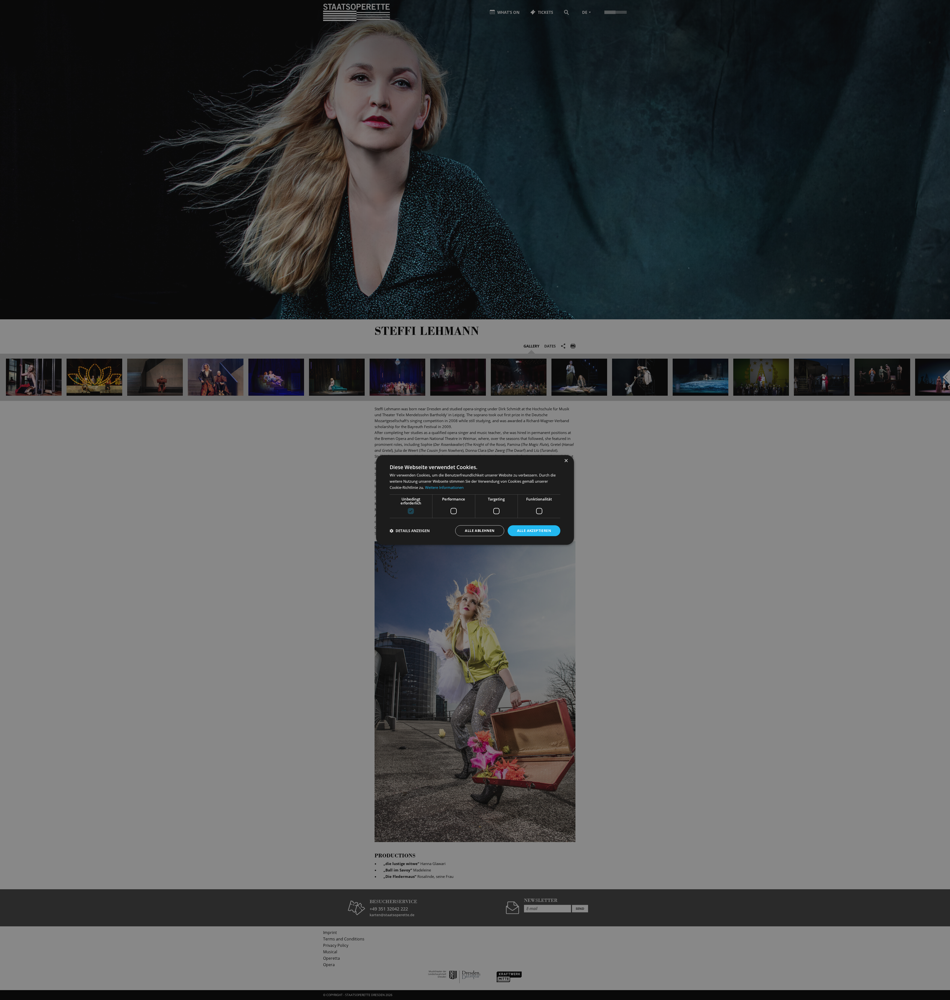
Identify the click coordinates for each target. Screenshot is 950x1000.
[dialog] (475, 500)
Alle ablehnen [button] (479, 530)
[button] (410, 530)
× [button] (566, 461)
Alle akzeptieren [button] (534, 530)
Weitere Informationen (444, 487)
